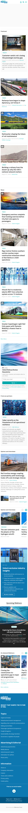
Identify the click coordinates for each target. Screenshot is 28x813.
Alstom (5, 683)
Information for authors (7, 755)
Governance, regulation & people (10, 736)
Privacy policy (5, 778)
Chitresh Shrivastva (17, 105)
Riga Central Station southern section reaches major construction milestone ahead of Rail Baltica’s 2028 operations (13, 255)
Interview (3, 527)
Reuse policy (4, 757)
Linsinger (21, 138)
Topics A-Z (9, 799)
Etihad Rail (14, 174)
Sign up (13, 383)
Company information (7, 770)
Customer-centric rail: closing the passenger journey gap (13, 56)
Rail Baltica (16, 682)
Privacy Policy (5, 388)
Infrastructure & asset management (11, 720)
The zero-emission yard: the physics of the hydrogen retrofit (10, 531)
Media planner (5, 749)
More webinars (4, 687)
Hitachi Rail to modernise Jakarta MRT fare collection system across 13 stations (12, 291)
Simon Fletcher (13, 480)
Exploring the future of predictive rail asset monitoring (14, 631)
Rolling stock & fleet (6, 726)
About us (3, 767)
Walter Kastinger (6, 140)
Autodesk (3, 682)
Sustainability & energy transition (10, 734)
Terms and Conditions (16, 387)
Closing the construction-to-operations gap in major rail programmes (10, 673)
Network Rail (9, 682)
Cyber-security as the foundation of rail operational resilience (13, 422)
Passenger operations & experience (11, 728)
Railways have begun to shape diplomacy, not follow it (13, 101)
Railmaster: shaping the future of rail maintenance (13, 135)
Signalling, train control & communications (13, 723)
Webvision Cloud (18, 807)
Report (4, 52)
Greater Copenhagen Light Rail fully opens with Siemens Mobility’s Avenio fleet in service (13, 327)
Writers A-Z (17, 799)
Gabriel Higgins (16, 223)
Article (4, 98)
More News (4, 339)
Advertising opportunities (8, 747)
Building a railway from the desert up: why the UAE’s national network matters (12, 169)
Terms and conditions (7, 776)
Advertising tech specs (7, 752)
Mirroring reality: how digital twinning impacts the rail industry (18, 498)
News (3, 212)
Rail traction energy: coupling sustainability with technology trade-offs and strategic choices (13, 475)
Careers (3, 773)
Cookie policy (4, 781)
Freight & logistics (6, 731)
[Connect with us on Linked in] (14, 791)
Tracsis (20, 635)
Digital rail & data (6, 717)
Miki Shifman (15, 427)
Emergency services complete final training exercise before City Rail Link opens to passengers (13, 217)
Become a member (8, 594)
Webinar (14, 627)
